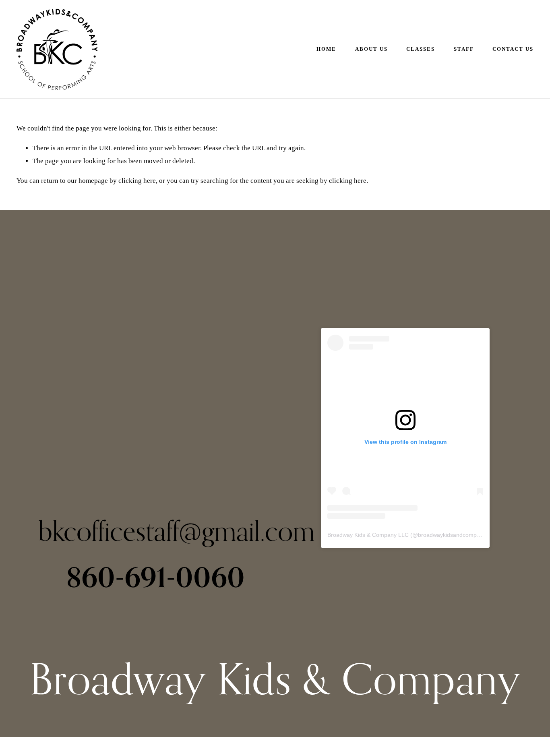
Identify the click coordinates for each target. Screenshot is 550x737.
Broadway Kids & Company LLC (368, 535)
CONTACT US (512, 49)
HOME (326, 49)
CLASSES (420, 49)
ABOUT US (371, 49)
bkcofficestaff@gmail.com (176, 530)
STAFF (464, 49)
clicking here (137, 180)
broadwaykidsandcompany (452, 535)
